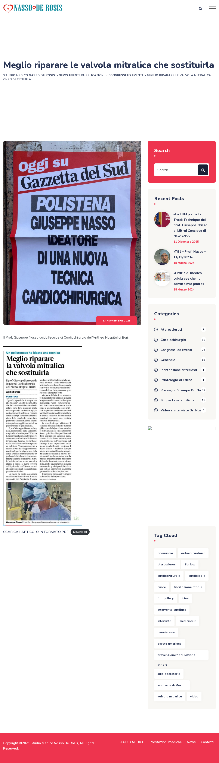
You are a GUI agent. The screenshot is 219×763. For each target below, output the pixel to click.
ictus (185, 598)
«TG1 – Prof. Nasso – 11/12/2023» (189, 254)
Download (80, 532)
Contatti (207, 742)
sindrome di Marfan (171, 685)
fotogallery (165, 598)
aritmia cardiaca (193, 553)
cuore (161, 587)
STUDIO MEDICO (131, 742)
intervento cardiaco (171, 610)
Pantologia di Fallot (176, 380)
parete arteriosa (169, 644)
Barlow (190, 564)
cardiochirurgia (168, 576)
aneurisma (165, 553)
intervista (164, 621)
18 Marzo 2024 (183, 262)
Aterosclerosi (171, 329)
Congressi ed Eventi (176, 350)
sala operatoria (168, 674)
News (191, 742)
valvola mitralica (169, 696)
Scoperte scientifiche (177, 400)
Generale (168, 360)
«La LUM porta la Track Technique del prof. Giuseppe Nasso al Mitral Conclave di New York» (190, 225)
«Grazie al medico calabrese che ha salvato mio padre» (188, 278)
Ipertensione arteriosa (179, 370)
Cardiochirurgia (173, 340)
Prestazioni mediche (166, 742)
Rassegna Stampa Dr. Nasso (183, 390)
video (194, 696)
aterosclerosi (166, 564)
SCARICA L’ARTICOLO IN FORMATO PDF (35, 532)
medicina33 (187, 621)
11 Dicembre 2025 (186, 241)
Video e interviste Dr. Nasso (183, 410)
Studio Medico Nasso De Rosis (54, 743)
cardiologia (196, 576)
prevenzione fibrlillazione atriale (176, 656)
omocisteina (166, 632)
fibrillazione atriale (188, 587)
